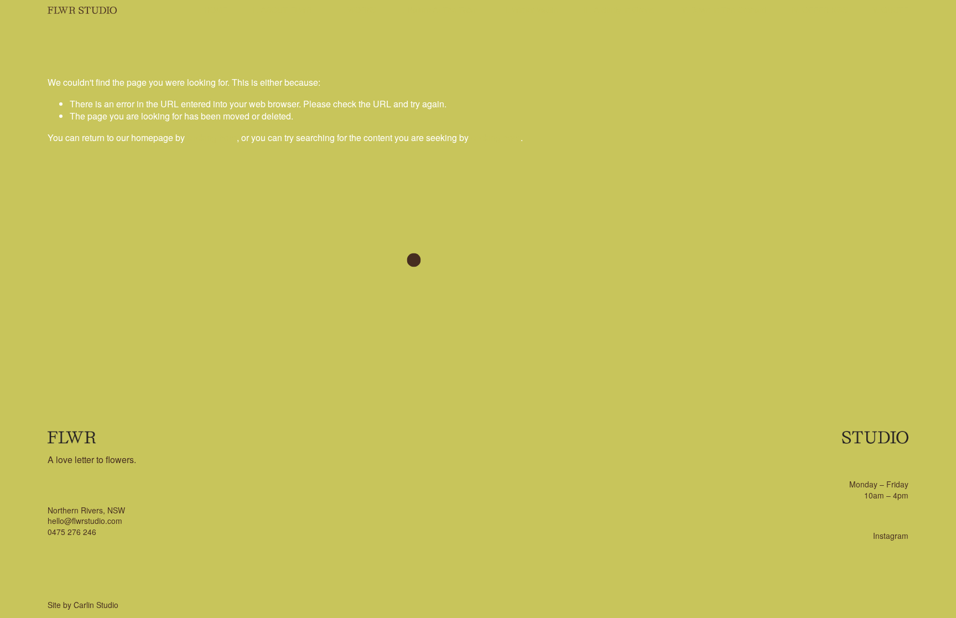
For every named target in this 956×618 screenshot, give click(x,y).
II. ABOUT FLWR (281, 9)
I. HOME (212, 9)
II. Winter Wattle (530, 9)
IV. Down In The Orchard (722, 9)
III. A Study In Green (618, 9)
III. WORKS (356, 9)
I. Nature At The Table (439, 9)
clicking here (212, 137)
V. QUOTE (890, 9)
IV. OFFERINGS (819, 9)
